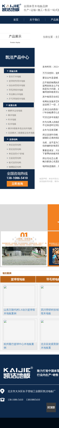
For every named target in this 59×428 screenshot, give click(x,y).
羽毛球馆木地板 (15, 90)
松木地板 (11, 124)
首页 (15, 19)
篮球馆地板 (18, 279)
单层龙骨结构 (14, 145)
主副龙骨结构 (14, 158)
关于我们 (35, 19)
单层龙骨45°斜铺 (15, 153)
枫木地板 (11, 115)
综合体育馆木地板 (16, 85)
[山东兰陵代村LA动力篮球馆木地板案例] (19, 295)
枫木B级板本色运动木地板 (19, 128)
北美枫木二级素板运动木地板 (20, 133)
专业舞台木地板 (15, 94)
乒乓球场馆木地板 (16, 98)
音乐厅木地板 (14, 76)
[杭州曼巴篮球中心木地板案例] (19, 330)
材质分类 (11, 105)
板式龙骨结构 (14, 162)
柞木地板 (11, 119)
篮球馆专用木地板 (16, 81)
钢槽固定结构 (14, 167)
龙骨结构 (12, 139)
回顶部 (51, 407)
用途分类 (12, 71)
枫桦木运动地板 (14, 110)
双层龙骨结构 (14, 149)
